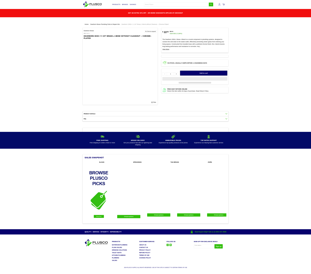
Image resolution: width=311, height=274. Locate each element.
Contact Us (143, 247)
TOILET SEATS (116, 252)
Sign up (218, 246)
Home (87, 24)
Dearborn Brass (89, 31)
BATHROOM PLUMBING (119, 245)
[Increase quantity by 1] (176, 74)
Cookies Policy (145, 258)
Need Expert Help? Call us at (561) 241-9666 (210, 232)
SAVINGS (133, 4)
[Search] (211, 4)
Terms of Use (144, 255)
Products (116, 4)
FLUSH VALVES (117, 247)
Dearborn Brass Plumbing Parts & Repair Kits (105, 24)
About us (142, 245)
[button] (194, 79)
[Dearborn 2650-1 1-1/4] (152, 45)
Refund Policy (144, 252)
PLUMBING (115, 258)
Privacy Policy (145, 250)
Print (154, 102)
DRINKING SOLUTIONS (119, 250)
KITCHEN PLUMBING (119, 255)
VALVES (114, 260)
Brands (125, 4)
